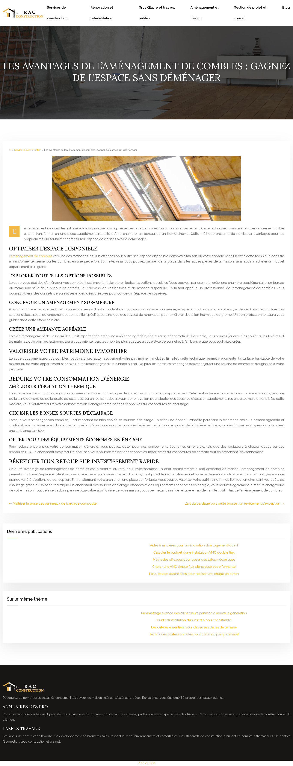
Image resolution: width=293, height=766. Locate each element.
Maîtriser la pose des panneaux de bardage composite (55, 503)
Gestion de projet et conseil (250, 13)
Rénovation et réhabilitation (102, 13)
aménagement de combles (31, 256)
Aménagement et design (204, 13)
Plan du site (146, 763)
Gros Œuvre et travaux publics (157, 13)
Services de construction (57, 13)
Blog (286, 7)
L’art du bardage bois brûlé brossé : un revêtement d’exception (232, 503)
